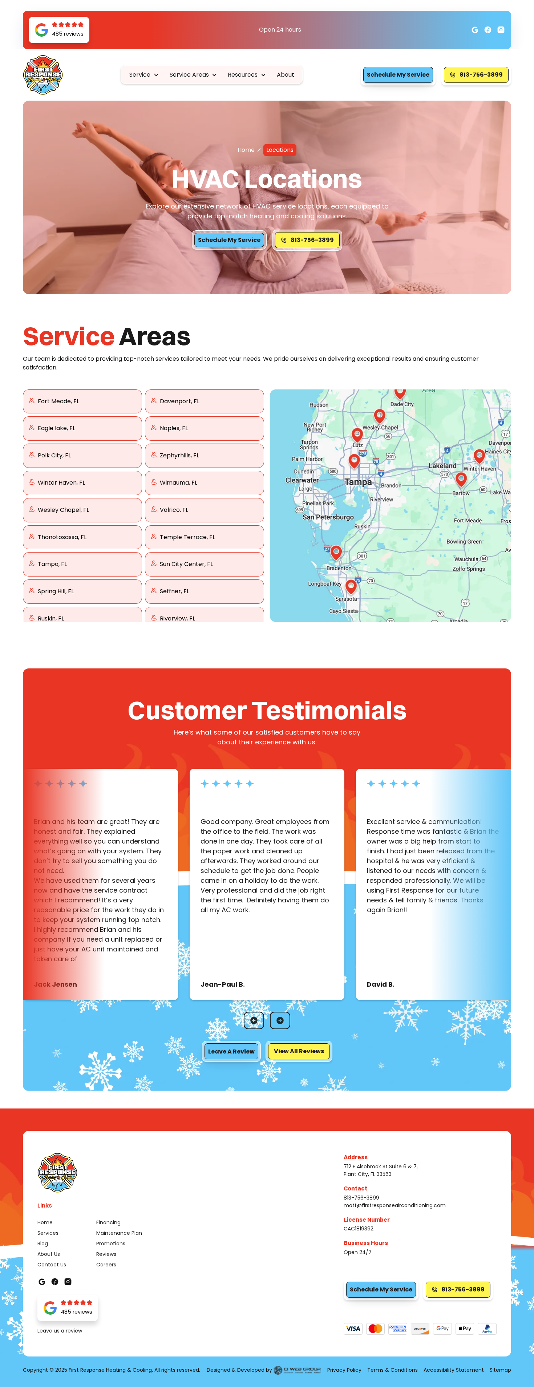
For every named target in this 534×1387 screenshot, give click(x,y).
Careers (106, 1264)
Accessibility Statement (454, 1370)
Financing (108, 1222)
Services (47, 1233)
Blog (42, 1243)
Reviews (106, 1254)
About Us (48, 1254)
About (285, 74)
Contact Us (51, 1264)
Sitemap (500, 1370)
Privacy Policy (344, 1370)
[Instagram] (488, 29)
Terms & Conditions (392, 1370)
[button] (144, 74)
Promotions (110, 1243)
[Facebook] (474, 29)
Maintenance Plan (119, 1233)
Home (246, 150)
